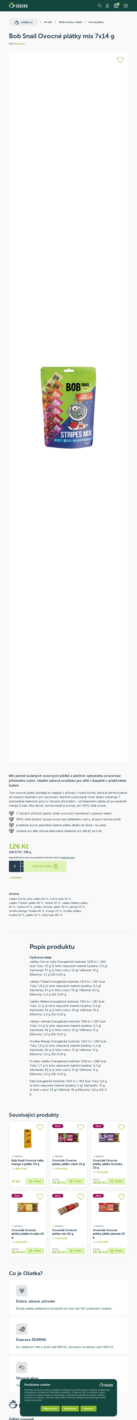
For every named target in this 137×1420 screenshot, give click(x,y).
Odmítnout (70, 1408)
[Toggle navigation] (126, 5)
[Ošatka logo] (18, 5)
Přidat (37, 1181)
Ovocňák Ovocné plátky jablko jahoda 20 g (109, 1233)
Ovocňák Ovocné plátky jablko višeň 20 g (68, 1162)
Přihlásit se (107, 6)
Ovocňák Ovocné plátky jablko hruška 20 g (27, 1233)
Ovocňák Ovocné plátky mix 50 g (64, 1231)
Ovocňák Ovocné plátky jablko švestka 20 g (107, 1164)
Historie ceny (68, 857)
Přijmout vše (50, 1408)
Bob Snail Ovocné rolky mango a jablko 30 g (27, 1162)
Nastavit (88, 1408)
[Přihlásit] (120, 59)
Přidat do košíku (42, 866)
